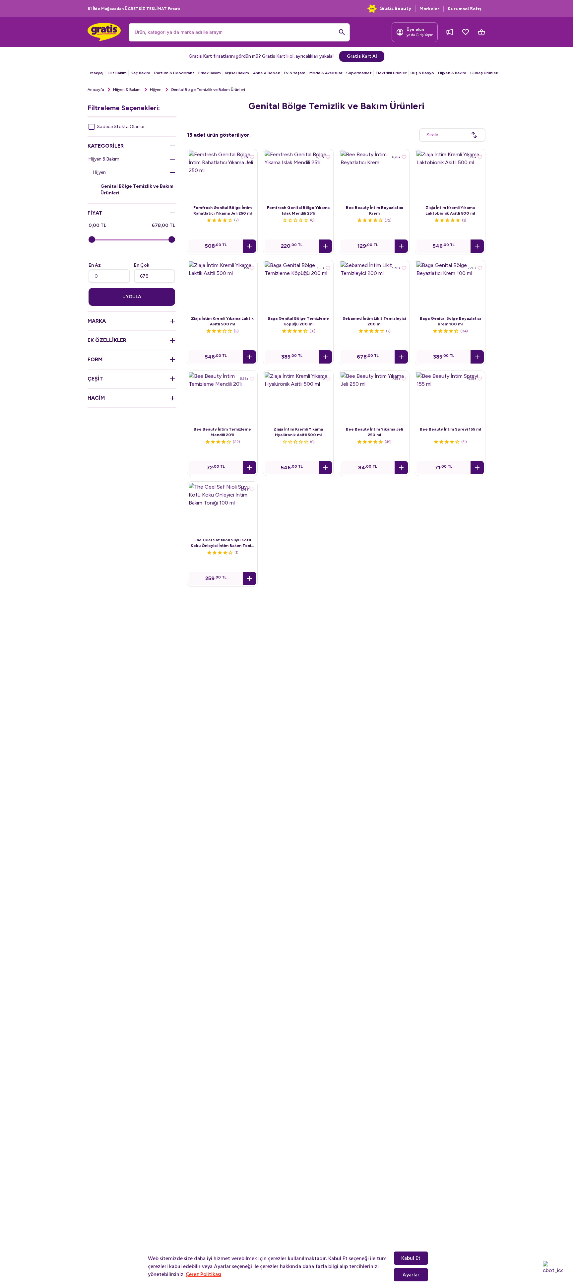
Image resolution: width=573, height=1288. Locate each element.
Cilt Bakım (117, 73)
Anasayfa (96, 89)
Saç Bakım (140, 73)
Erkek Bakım (209, 73)
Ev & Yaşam (294, 73)
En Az (95, 265)
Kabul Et (410, 1258)
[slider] (92, 239)
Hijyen (155, 89)
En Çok (141, 265)
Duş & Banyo (422, 73)
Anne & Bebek (266, 73)
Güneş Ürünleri (484, 73)
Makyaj (96, 73)
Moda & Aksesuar (325, 73)
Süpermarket (359, 73)
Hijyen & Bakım (452, 73)
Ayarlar (411, 1274)
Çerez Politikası (203, 1274)
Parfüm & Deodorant (174, 73)
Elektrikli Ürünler (391, 73)
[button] (249, 246)
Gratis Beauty (395, 8)
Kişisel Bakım (237, 73)
